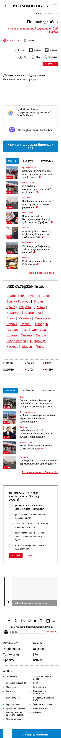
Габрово (25, 307)
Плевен (25, 324)
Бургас (33, 295)
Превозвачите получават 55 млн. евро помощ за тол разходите (38, 204)
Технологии (11, 654)
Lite (35, 654)
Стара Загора (16, 341)
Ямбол (40, 346)
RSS (53, 621)
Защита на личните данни (42, 677)
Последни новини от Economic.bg (40, 472)
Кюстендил (33, 312)
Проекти (9, 660)
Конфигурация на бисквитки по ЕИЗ (14, 713)
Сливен (11, 335)
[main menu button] (55, 5)
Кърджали (13, 312)
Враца (10, 307)
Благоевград (15, 295)
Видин (38, 301)
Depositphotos (42, 735)
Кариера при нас (13, 704)
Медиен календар (14, 719)
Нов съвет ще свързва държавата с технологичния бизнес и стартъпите (36, 433)
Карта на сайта (40, 687)
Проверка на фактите (16, 683)
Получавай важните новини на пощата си (30, 627)
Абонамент (11, 687)
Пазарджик (43, 318)
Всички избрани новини (42, 273)
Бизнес (38, 643)
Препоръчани (47, 161)
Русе (24, 329)
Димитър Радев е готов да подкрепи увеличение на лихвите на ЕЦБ (37, 234)
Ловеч (10, 318)
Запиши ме (52, 632)
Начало (38, 13)
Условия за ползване (42, 704)
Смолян (26, 335)
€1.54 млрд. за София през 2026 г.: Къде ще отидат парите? (36, 249)
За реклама (11, 676)
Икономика (10, 643)
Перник (11, 324)
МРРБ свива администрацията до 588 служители (36, 189)
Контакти (10, 691)
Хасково (12, 346)
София (41, 335)
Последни (12, 161)
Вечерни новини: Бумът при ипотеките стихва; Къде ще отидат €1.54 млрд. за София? (36, 403)
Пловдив (41, 324)
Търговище (38, 341)
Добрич (39, 307)
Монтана (25, 318)
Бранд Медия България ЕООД (43, 699)
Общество (39, 648)
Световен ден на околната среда (31, 603)
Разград (12, 329)
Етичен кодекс (13, 697)
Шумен (27, 346)
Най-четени (28, 161)
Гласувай (15, 555)
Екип (35, 683)
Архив (29, 556)
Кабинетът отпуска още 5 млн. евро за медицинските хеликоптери (37, 174)
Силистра (39, 329)
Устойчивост (11, 648)
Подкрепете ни (40, 708)
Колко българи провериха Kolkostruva (36, 263)
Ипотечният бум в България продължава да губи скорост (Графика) (36, 219)
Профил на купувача (15, 708)
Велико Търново (18, 301)
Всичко (38, 660)
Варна (46, 295)
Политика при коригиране (39, 692)
